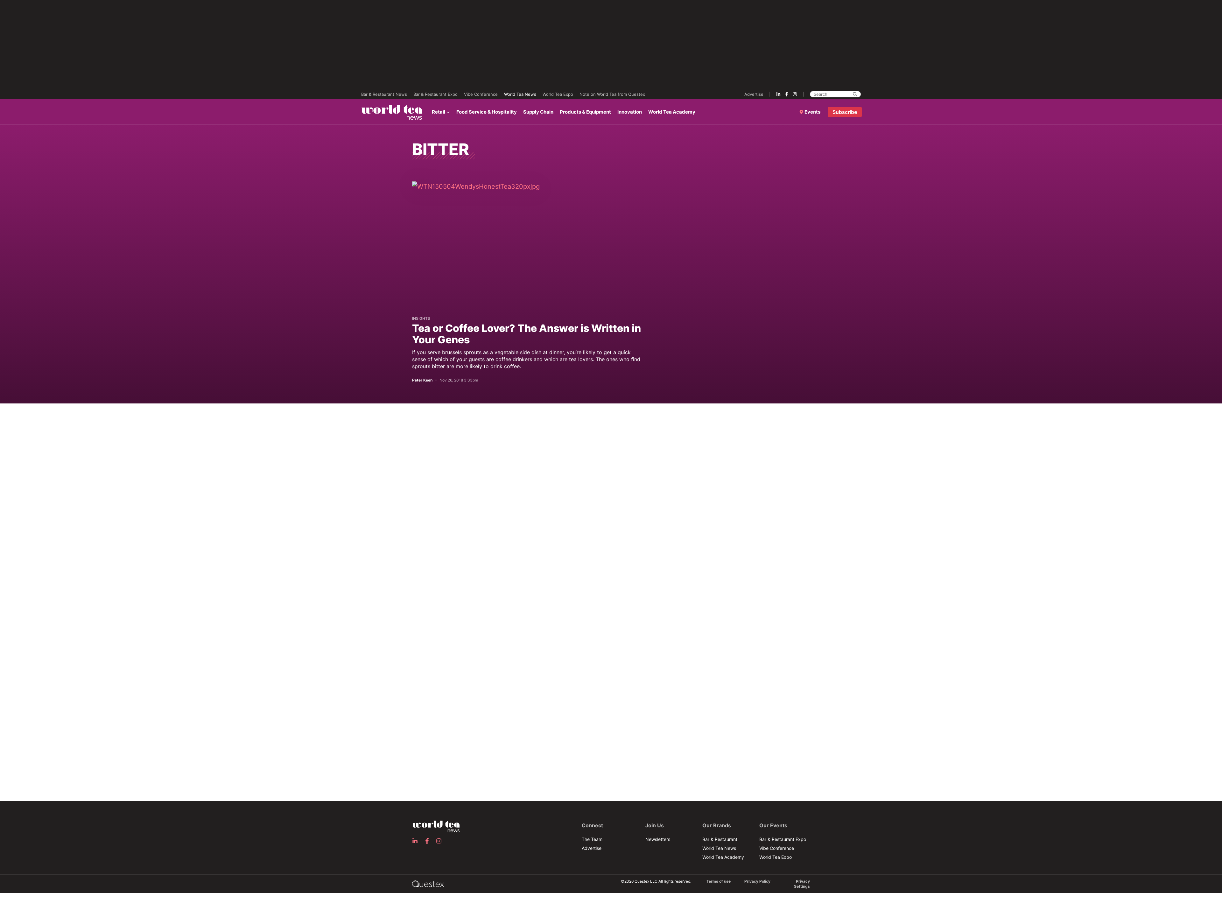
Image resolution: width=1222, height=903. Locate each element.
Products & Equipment (585, 112)
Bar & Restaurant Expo (435, 94)
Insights (421, 318)
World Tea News (520, 94)
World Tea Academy (671, 112)
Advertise (753, 94)
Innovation (629, 112)
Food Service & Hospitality (486, 112)
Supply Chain (538, 112)
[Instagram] (795, 94)
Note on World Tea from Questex (612, 94)
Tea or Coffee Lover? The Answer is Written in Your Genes (526, 334)
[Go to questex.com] (428, 883)
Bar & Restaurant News (384, 94)
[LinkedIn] (778, 94)
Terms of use (718, 881)
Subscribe (844, 112)
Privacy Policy (757, 881)
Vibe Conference (481, 94)
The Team (592, 839)
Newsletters (657, 839)
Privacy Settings (802, 884)
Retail (438, 112)
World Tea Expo (558, 94)
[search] (855, 94)
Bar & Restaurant (719, 839)
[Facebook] (786, 94)
